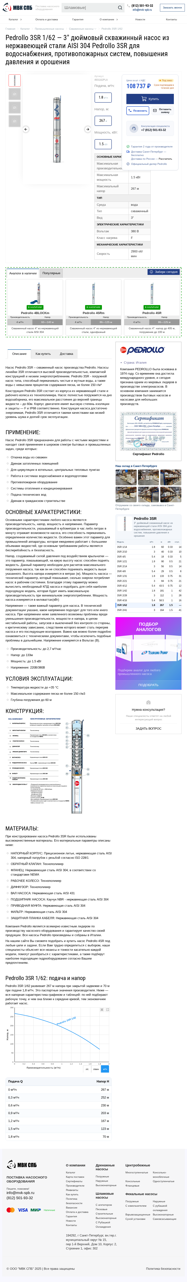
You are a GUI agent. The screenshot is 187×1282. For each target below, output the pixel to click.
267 (162, 605)
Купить (154, 99)
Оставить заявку (165, 111)
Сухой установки (135, 1218)
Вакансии (71, 1207)
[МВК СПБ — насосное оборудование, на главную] (17, 8)
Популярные (51, 273)
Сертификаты (74, 1181)
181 (162, 590)
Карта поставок (75, 1176)
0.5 (171, 561)
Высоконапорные (106, 1185)
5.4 (153, 556)
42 (180, 590)
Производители (75, 1185)
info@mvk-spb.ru (142, 9)
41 (180, 610)
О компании (75, 1165)
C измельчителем (135, 1205)
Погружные (102, 1176)
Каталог (70, 1172)
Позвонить (140, 110)
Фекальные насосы (141, 1194)
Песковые (101, 1209)
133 (162, 576)
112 (162, 595)
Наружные (102, 1180)
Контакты (171, 19)
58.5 (161, 600)
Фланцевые (132, 1185)
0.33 (170, 547)
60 (162, 547)
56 (162, 566)
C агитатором (104, 1204)
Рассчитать (165, 158)
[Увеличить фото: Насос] (57, 129)
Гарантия (77, 19)
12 (180, 585)
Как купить (43, 354)
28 (180, 595)
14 (180, 547)
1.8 (153, 547)
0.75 (170, 576)
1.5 (171, 605)
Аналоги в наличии (23, 273)
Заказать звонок (172, 7)
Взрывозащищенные (137, 1214)
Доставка (66, 354)
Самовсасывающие (164, 1218)
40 (162, 551)
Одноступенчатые (163, 1181)
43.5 (161, 585)
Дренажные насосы (105, 1167)
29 (162, 571)
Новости (140, 19)
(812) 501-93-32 (142, 5)
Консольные (132, 1181)
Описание (19, 354)
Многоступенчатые (136, 1172)
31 (180, 576)
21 (180, 561)
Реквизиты (72, 1190)
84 (162, 581)
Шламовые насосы (105, 1196)
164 (162, 610)
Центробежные (137, 1165)
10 (180, 551)
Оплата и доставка (46, 19)
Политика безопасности (163, 1268)
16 (180, 600)
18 (162, 556)
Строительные (104, 1213)
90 (162, 561)
